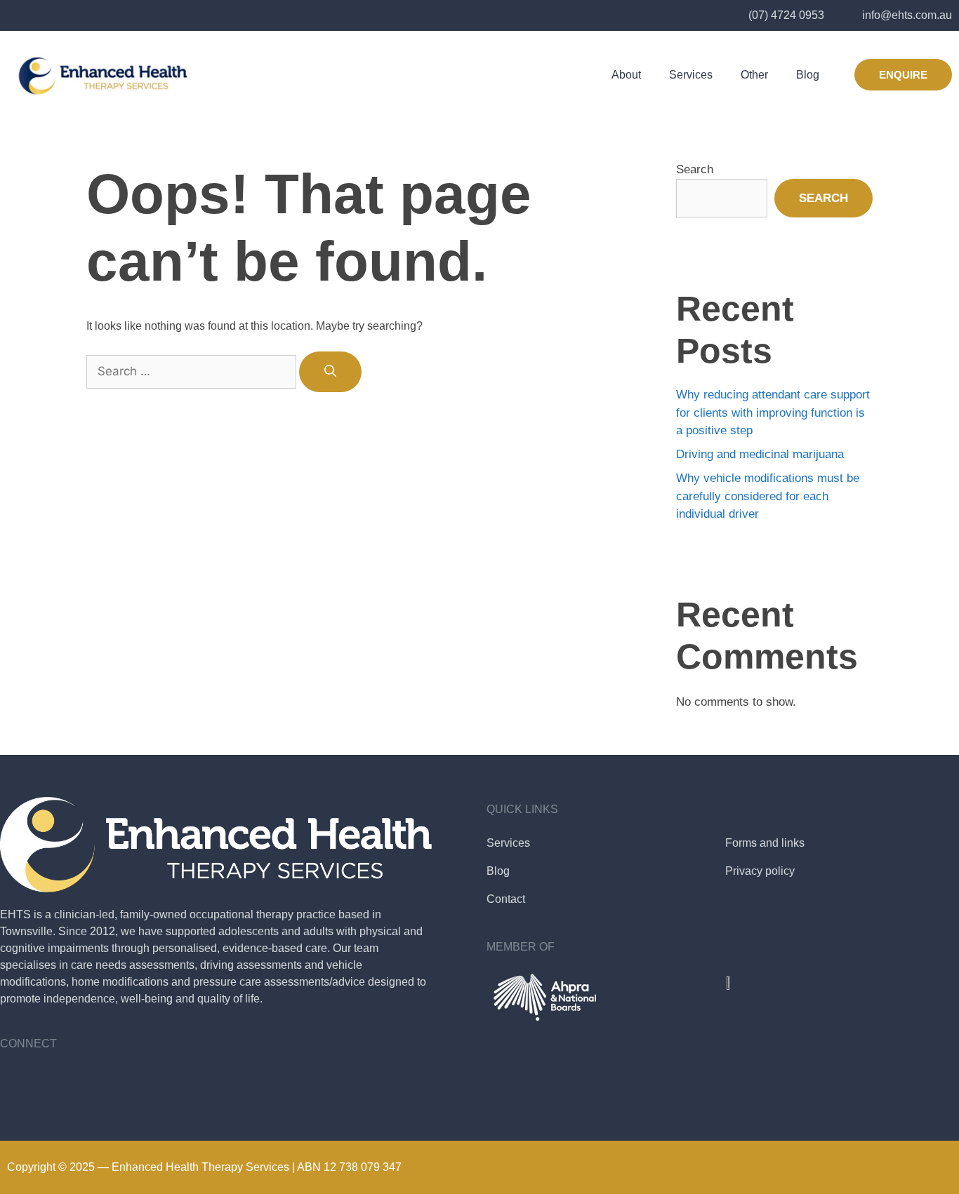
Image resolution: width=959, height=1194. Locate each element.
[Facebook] (17, 1081)
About (626, 75)
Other (754, 75)
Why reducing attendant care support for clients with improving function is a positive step (773, 412)
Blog (807, 75)
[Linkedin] (94, 1081)
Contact (506, 899)
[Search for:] (192, 371)
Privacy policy (760, 871)
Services (691, 75)
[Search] (330, 371)
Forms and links (765, 843)
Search (694, 169)
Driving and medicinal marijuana (760, 454)
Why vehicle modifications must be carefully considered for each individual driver (767, 496)
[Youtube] (56, 1081)
